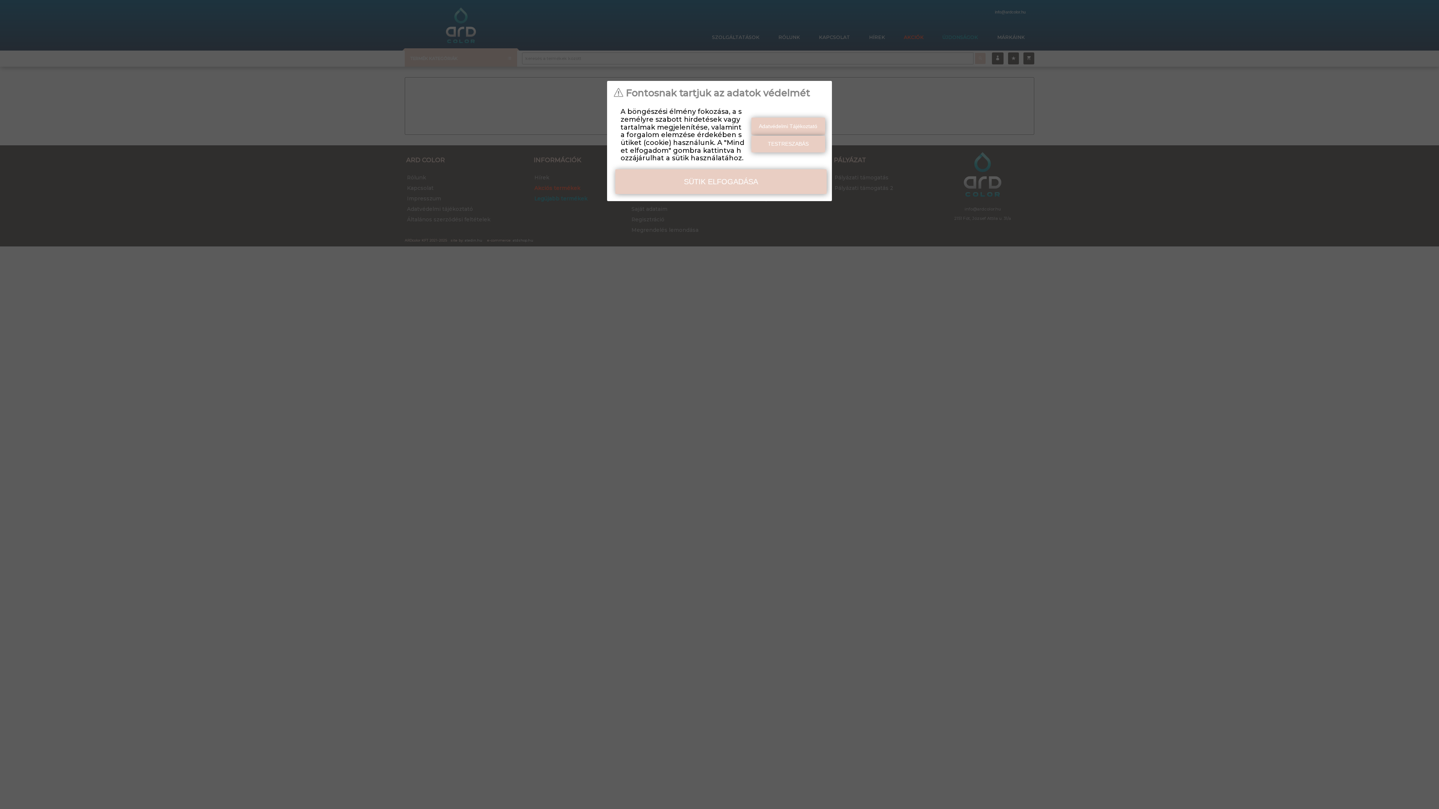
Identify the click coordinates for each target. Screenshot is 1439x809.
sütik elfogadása (721, 182)
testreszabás (788, 144)
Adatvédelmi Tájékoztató (788, 126)
